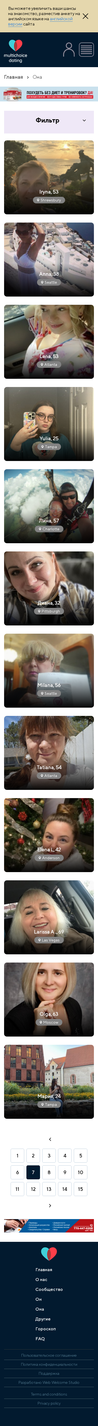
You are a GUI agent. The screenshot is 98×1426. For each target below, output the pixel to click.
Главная (13, 77)
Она (39, 1309)
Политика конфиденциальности (49, 1364)
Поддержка (49, 1373)
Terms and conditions (49, 1394)
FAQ (40, 1338)
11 (17, 1189)
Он (38, 1299)
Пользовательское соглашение (49, 1355)
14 (64, 1189)
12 (33, 1189)
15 (80, 1189)
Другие (43, 1319)
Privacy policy (49, 1403)
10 (80, 1172)
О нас (41, 1279)
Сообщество (49, 1289)
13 (49, 1189)
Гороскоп (45, 1328)
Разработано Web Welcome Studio (49, 1382)
